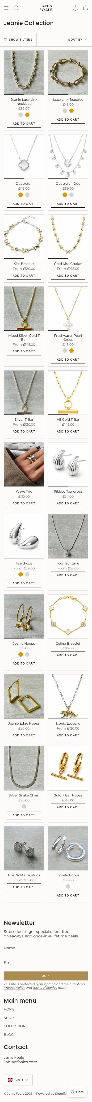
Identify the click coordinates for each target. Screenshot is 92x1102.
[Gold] (27, 115)
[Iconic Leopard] (68, 696)
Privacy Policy (14, 987)
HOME (9, 1009)
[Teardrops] (24, 536)
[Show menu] (6, 8)
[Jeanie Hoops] (24, 616)
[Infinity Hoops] (68, 848)
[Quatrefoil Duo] (68, 157)
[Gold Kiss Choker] (68, 237)
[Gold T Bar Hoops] (68, 768)
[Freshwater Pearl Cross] (68, 309)
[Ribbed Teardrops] (68, 464)
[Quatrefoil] (24, 157)
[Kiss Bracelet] (24, 237)
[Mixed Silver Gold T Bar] (24, 309)
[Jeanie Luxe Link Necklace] (24, 73)
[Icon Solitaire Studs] (24, 848)
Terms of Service (45, 987)
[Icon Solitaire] (68, 536)
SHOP (9, 1018)
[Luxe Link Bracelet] (68, 73)
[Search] (16, 8)
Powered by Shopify (51, 1093)
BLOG (9, 1034)
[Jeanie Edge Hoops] (24, 696)
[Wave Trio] (24, 464)
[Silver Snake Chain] (24, 768)
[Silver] (20, 115)
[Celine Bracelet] (68, 616)
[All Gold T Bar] (68, 393)
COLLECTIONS (16, 1026)
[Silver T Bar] (24, 393)
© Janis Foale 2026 (18, 1093)
